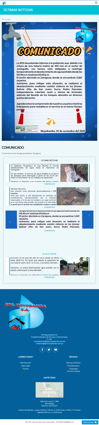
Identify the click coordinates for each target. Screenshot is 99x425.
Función (26, 369)
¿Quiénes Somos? (25, 357)
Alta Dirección (25, 363)
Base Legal (25, 366)
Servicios (73, 357)
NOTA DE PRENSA (49, 254)
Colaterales (73, 369)
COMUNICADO (49, 184)
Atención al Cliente (73, 363)
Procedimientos (73, 366)
